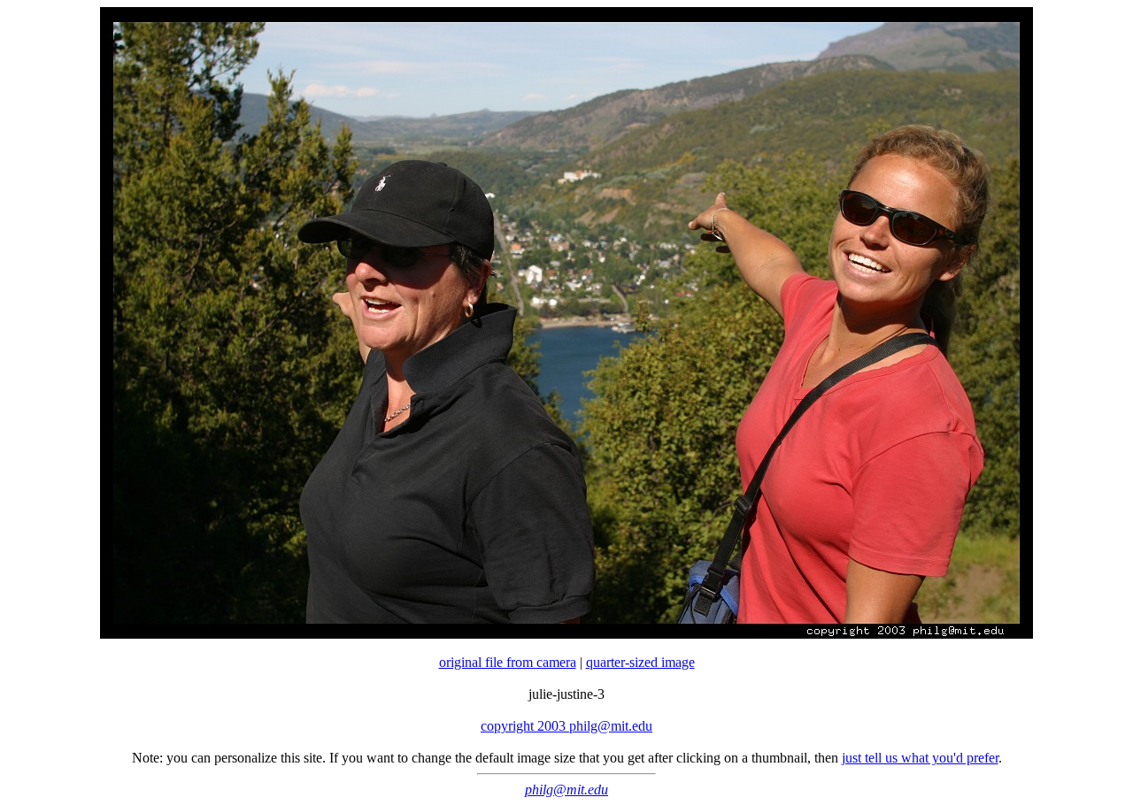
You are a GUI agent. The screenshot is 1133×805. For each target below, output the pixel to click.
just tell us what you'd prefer (920, 757)
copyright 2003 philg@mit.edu (566, 725)
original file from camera (507, 662)
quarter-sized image (640, 662)
